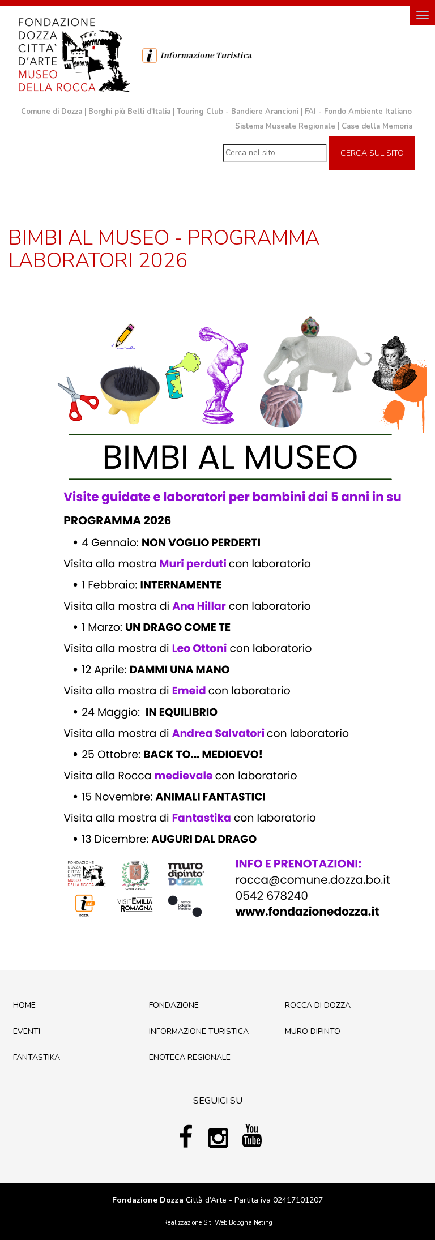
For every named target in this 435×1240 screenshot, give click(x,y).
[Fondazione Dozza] (73, 54)
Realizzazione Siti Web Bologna (207, 1222)
